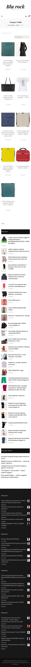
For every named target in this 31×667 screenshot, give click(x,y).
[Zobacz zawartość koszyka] (28, 16)
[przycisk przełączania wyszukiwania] (26, 16)
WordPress (15, 664)
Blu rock (15, 6)
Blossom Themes (15, 662)
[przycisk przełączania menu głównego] (2, 16)
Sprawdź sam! (8, 52)
